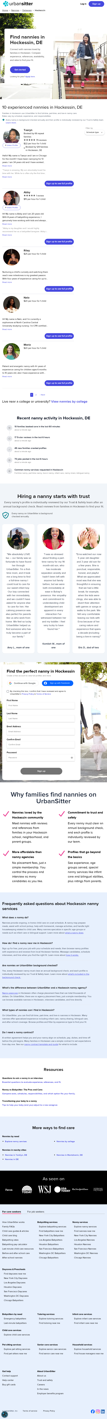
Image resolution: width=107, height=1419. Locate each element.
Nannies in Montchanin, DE (70, 1155)
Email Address (14, 726)
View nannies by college (69, 401)
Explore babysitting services (52, 1226)
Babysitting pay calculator (14, 1244)
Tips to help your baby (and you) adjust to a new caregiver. (30, 1105)
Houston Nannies (82, 1244)
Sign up (96, 3)
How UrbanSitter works (13, 1222)
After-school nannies (12, 1257)
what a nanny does (74, 932)
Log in (83, 3)
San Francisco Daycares (15, 1291)
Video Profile (12, 145)
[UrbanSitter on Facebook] (92, 1411)
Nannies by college (66, 1141)
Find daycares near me (15, 1273)
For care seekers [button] (11, 1211)
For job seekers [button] (35, 1211)
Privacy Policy (28, 694)
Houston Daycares (13, 1287)
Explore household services (87, 1349)
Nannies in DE (12, 1159)
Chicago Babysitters (48, 1257)
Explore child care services (17, 1334)
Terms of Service (43, 694)
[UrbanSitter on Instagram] (97, 1411)
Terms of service (30, 1411)
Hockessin (40, 10)
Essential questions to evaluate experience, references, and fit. (31, 1082)
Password (12, 752)
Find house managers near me (89, 1353)
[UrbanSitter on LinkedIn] (102, 1411)
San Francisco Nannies (85, 1248)
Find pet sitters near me (15, 1353)
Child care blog (9, 1235)
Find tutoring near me (49, 1323)
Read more (7, 166)
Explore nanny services (16, 1141)
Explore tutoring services (51, 1318)
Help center (8, 1380)
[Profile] (11, 138)
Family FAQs (8, 1226)
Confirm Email (14, 739)
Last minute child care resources (18, 1248)
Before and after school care (16, 1253)
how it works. (72, 955)
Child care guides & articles (15, 1231)
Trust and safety (45, 1380)
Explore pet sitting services (17, 1349)
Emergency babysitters (15, 1318)
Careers (41, 1384)
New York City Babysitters (51, 1235)
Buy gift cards (8, 1384)
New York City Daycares (15, 1278)
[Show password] (72, 758)
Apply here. (30, 76)
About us (41, 1375)
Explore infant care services (87, 1318)
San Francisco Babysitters (51, 1248)
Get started (20, 69)
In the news (42, 1389)
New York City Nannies (85, 1235)
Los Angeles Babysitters (50, 1240)
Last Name (12, 713)
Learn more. (11, 123)
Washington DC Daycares (16, 1296)
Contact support (10, 1375)
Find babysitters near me (51, 1231)
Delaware (27, 10)
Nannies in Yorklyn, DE (16, 1155)
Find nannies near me (84, 1231)
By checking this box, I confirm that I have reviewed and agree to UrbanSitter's (38, 692)
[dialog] (4, 1414)
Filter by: (89, 128)
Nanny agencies (10, 993)
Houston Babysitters (49, 1244)
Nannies (15, 10)
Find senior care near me (51, 1353)
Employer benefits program (50, 1393)
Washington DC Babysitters (52, 1253)
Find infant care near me (86, 1323)
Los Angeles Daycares (14, 1282)
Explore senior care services (52, 1349)
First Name (12, 700)
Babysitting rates (10, 1240)
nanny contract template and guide (41, 1044)
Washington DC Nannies (86, 1253)
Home (5, 10)
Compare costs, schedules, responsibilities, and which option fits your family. (38, 1093)
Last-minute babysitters (15, 1323)
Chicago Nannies (82, 1257)
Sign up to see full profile (59, 183)
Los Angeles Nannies (84, 1240)
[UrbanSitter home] (18, 4)
